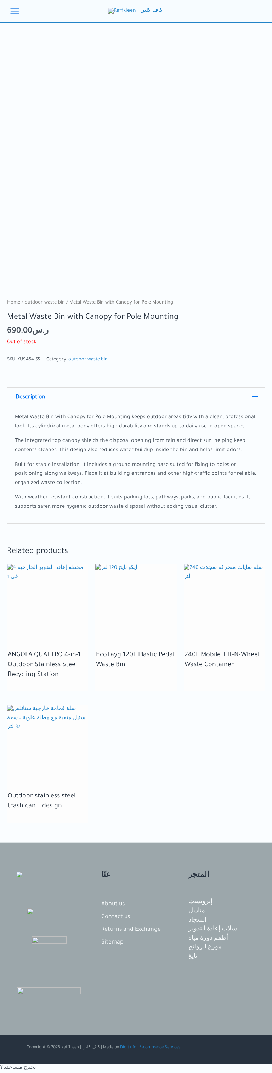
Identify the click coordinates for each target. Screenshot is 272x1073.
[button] (136, 1068)
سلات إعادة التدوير (212, 929)
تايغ (192, 956)
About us (113, 904)
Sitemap (112, 942)
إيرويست (200, 902)
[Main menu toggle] (15, 11)
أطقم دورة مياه (208, 938)
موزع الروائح (205, 947)
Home (13, 302)
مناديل (196, 911)
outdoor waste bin (45, 302)
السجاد (197, 920)
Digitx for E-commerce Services (150, 1047)
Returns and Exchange (131, 930)
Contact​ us (115, 917)
